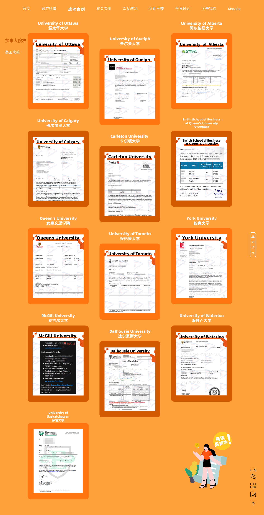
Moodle (234, 9)
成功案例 (76, 9)
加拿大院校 (15, 40)
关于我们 (209, 9)
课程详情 (49, 9)
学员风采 (182, 9)
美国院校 (12, 52)
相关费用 (104, 9)
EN (253, 470)
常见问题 (130, 9)
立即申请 (156, 9)
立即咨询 (253, 245)
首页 (26, 9)
